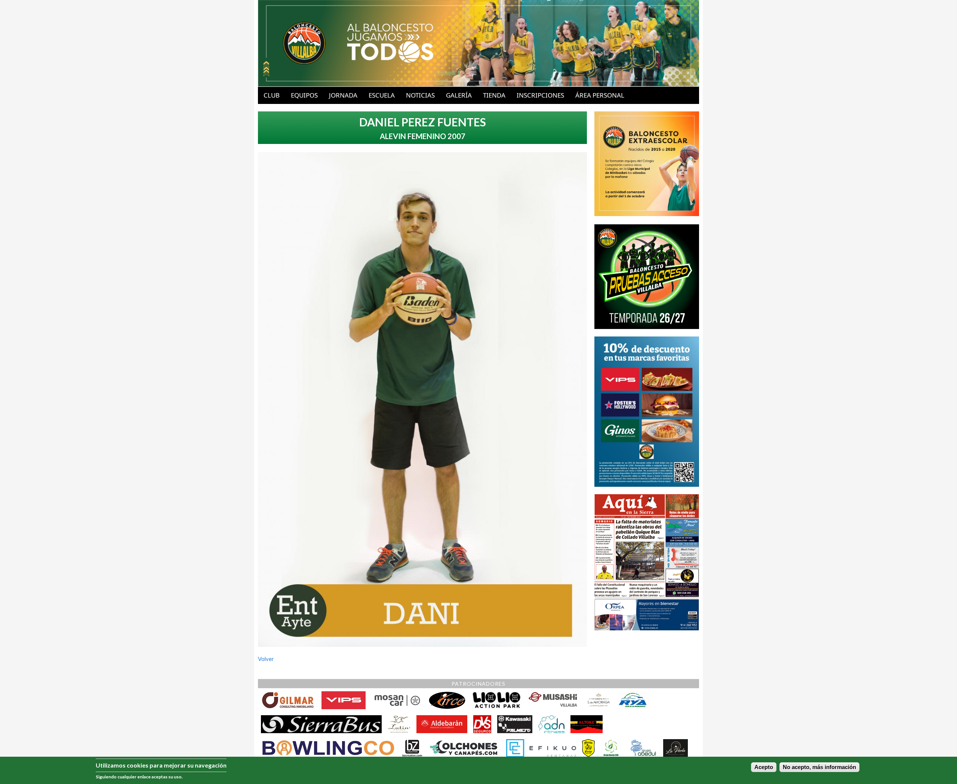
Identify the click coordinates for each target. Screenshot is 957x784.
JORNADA (343, 95)
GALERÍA (459, 95)
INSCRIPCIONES (540, 95)
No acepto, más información (819, 767)
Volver (266, 659)
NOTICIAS (420, 95)
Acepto (763, 767)
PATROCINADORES (478, 683)
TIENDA (494, 95)
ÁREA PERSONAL (599, 95)
